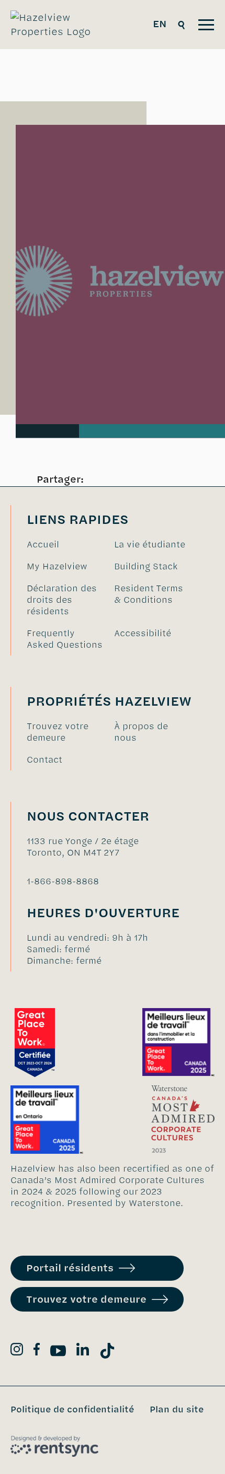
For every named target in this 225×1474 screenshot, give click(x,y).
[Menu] (206, 24)
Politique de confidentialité (72, 1409)
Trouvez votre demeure (57, 731)
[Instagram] (16, 1351)
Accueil (43, 544)
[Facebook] (36, 1351)
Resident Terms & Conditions (148, 593)
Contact (44, 759)
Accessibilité (142, 633)
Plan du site (177, 1409)
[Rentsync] (54, 1446)
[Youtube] (58, 1352)
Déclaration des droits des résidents (62, 599)
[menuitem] (65, 544)
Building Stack (146, 566)
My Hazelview (57, 566)
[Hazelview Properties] (58, 24)
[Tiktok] (107, 1352)
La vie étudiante (149, 544)
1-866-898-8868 (63, 881)
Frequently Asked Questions (65, 638)
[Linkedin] (82, 1351)
